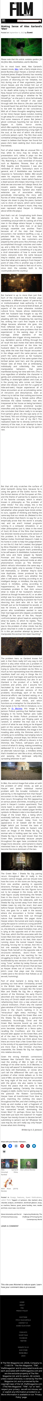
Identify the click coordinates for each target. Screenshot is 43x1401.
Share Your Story (23, 1326)
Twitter (23, 1341)
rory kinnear (20, 1208)
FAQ (22, 1308)
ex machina (5, 1205)
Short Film (23, 1335)
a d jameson (22, 1200)
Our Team (23, 1317)
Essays (13, 1197)
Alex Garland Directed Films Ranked (9, 1172)
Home (22, 1302)
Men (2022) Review (27, 1170)
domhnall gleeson (30, 1203)
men (34, 1205)
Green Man (20, 815)
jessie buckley (27, 1205)
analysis (10, 1203)
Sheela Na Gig (32, 830)
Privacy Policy (22, 1311)
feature (13, 1205)
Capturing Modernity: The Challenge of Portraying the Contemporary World (32, 1217)
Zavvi (23, 1356)
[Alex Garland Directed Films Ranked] (9, 1164)
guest (19, 1205)
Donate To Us (23, 1347)
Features (20, 1197)
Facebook (23, 1338)
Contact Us (23, 1323)
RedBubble (23, 1353)
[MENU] (3, 21)
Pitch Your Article (23, 1320)
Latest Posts (6, 1200)
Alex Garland (32, 1200)
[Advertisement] (21, 458)
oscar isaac (12, 1208)
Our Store (23, 1350)
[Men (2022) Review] (28, 1164)
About (22, 1305)
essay (40, 1203)
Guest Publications (33, 1197)
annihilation (18, 1203)
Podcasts (23, 1332)
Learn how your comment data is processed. (21, 1285)
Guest (30, 32)
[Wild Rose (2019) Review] (9, 1182)
